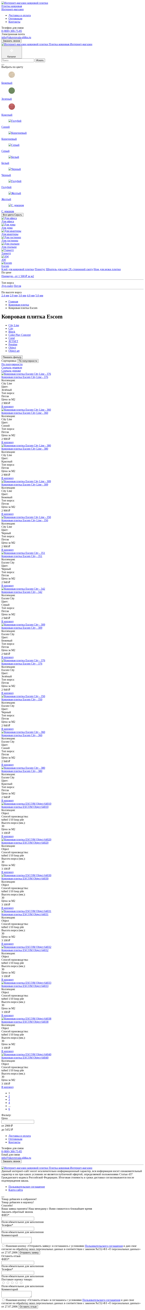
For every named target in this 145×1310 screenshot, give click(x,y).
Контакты (14, 21)
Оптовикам (15, 18)
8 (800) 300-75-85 (11, 30)
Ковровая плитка (18, 304)
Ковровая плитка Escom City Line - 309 (24, 484)
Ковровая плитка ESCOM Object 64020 (24, 842)
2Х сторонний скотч (80, 269)
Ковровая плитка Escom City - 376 (21, 663)
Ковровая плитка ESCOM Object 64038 (24, 1021)
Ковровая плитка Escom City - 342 (21, 591)
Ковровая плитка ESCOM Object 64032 (24, 950)
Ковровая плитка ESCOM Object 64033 (24, 985)
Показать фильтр (12, 357)
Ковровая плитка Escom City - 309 (21, 627)
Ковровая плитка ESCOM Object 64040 (24, 1057)
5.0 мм (39, 295)
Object (12, 347)
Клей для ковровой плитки (17, 269)
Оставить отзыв (28, 1306)
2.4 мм (5, 295)
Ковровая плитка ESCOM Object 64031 (24, 914)
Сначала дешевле (11, 367)
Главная (13, 301)
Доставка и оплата (19, 15)
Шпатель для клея (57, 269)
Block (11, 331)
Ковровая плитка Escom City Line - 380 (24, 448)
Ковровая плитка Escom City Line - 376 (24, 377)
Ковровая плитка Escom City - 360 (21, 735)
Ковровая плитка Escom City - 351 (21, 556)
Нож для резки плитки (107, 269)
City (10, 328)
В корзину (7, 406)
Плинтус (40, 269)
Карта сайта (15, 1189)
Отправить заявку (29, 1252)
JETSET (13, 341)
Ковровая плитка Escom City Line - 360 (24, 412)
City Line (13, 325)
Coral (11, 338)
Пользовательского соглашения (104, 1245)
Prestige (12, 344)
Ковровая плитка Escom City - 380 (21, 771)
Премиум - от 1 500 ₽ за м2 (17, 276)
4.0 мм (31, 295)
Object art (13, 350)
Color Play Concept (19, 334)
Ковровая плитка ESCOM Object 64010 (24, 806)
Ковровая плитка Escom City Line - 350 (24, 520)
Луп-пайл (7, 285)
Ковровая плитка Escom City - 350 (21, 699)
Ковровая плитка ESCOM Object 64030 (24, 878)
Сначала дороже (11, 370)
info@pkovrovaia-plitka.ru (16, 37)
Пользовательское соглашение (26, 1186)
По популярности (12, 364)
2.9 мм (14, 295)
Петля (17, 285)
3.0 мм (22, 295)
